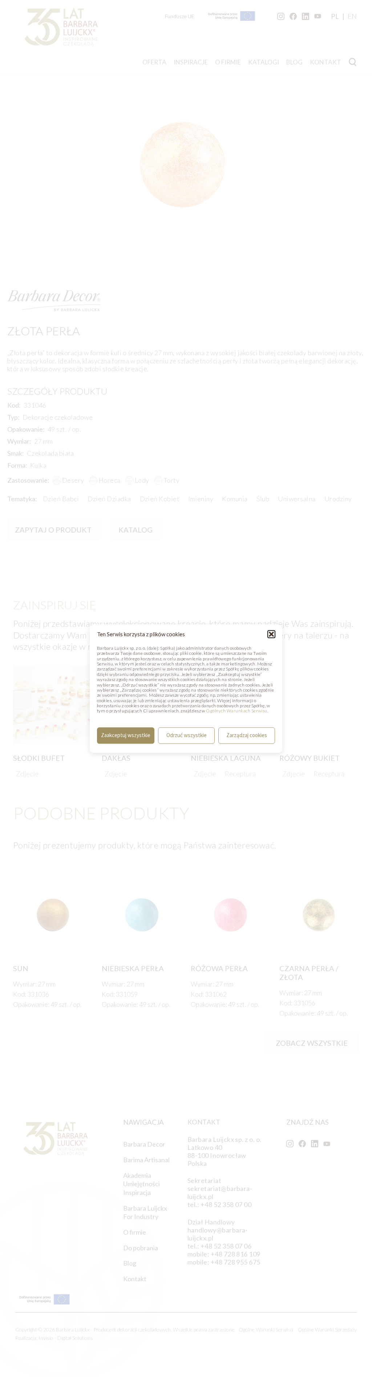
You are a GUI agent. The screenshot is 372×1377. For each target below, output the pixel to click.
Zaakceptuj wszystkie (125, 735)
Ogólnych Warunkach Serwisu (236, 711)
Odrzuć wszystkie (186, 735)
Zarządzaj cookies (246, 735)
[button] (271, 634)
